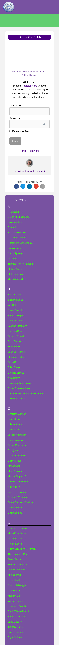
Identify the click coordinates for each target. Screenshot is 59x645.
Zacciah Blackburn (17, 326)
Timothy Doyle (15, 627)
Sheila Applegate (16, 253)
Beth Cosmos (15, 513)
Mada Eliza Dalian (17, 533)
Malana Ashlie (15, 269)
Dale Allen (13, 227)
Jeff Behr (12, 305)
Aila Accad (13, 211)
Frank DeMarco (16, 559)
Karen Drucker (15, 632)
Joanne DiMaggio (17, 585)
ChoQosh (13, 450)
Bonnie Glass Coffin (18, 481)
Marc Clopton (15, 471)
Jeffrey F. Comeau (17, 497)
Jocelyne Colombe (17, 492)
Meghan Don (14, 596)
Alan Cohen (14, 487)
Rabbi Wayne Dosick (18, 611)
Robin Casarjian (16, 440)
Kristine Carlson (16, 424)
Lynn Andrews (15, 248)
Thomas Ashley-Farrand (20, 264)
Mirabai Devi (14, 575)
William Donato (15, 601)
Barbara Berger (16, 315)
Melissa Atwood (16, 274)
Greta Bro (13, 362)
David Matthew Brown (19, 383)
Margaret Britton (16, 357)
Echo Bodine (14, 341)
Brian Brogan (14, 367)
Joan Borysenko (16, 352)
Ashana (12, 258)
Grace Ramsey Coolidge (20, 502)
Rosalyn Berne (15, 320)
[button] (16, 186)
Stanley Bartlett (15, 300)
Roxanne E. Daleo (17, 528)
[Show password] (45, 124)
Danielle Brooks (16, 372)
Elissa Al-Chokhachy (18, 217)
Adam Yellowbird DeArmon (22, 549)
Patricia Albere (15, 222)
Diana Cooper (15, 507)
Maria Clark (14, 466)
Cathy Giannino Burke (19, 388)
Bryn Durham (15, 637)
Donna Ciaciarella (17, 455)
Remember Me (20, 131)
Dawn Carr (13, 429)
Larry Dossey (15, 621)
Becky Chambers (17, 445)
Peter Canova (15, 419)
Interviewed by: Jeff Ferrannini (29, 171)
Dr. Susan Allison (16, 237)
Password (15, 118)
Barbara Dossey (16, 616)
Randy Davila (15, 544)
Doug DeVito (14, 580)
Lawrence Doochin (17, 606)
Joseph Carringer (17, 435)
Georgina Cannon (17, 414)
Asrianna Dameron (17, 538)
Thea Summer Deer (18, 554)
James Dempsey (17, 569)
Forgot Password (29, 150)
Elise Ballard (14, 294)
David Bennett (15, 310)
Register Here (29, 85)
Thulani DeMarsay (17, 564)
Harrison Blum (15, 331)
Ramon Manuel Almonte (20, 243)
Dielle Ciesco (14, 461)
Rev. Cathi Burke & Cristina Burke (25, 393)
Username (15, 105)
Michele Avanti (15, 279)
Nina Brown (14, 378)
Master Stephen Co (18, 476)
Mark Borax (14, 346)
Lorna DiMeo (14, 590)
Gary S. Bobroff (16, 336)
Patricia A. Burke (16, 398)
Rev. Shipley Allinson (18, 232)
